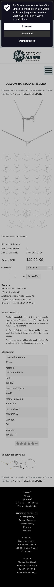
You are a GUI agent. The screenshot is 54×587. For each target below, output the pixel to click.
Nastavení (27, 33)
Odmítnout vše (27, 41)
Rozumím (27, 26)
